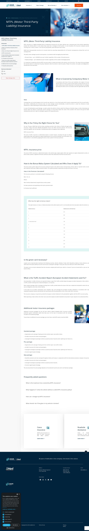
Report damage (40, 5)
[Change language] (79, 1)
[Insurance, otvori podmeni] (31, 5)
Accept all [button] (6, 525)
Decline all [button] (15, 525)
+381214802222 (66, 472)
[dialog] (11, 511)
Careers (39, 1)
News (18, 1)
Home (9, 18)
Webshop (79, 5)
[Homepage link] (13, 5)
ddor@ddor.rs (84, 470)
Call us (4, 73)
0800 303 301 (66, 470)
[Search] (82, 1)
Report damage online (10, 78)
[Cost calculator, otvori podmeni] (69, 5)
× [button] (19, 494)
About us (8, 1)
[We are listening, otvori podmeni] (56, 5)
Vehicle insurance (15, 18)
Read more (5, 507)
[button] (11, 509)
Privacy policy (64, 525)
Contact (66, 1)
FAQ (58, 1)
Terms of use (42, 525)
